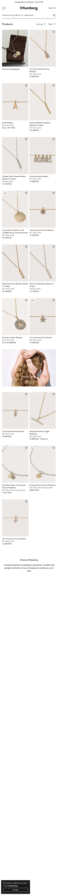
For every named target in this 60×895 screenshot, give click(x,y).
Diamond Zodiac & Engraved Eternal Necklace (13, 486)
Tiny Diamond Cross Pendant (14, 539)
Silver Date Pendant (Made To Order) (41, 285)
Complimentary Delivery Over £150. (29, 2)
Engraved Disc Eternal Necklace (42, 485)
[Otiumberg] (29, 8)
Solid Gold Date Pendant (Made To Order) (15, 285)
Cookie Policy (13, 885)
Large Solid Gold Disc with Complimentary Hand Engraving (15, 231)
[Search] (54, 15)
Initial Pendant (7, 123)
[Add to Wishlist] (53, 32)
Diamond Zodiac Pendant (12, 337)
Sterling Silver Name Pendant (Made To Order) (14, 177)
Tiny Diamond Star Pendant (40, 337)
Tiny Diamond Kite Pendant (13, 431)
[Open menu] (4, 8)
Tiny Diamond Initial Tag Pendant (39, 70)
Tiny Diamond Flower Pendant (41, 230)
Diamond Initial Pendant (38, 176)
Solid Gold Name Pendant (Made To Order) (39, 124)
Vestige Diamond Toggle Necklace (39, 432)
